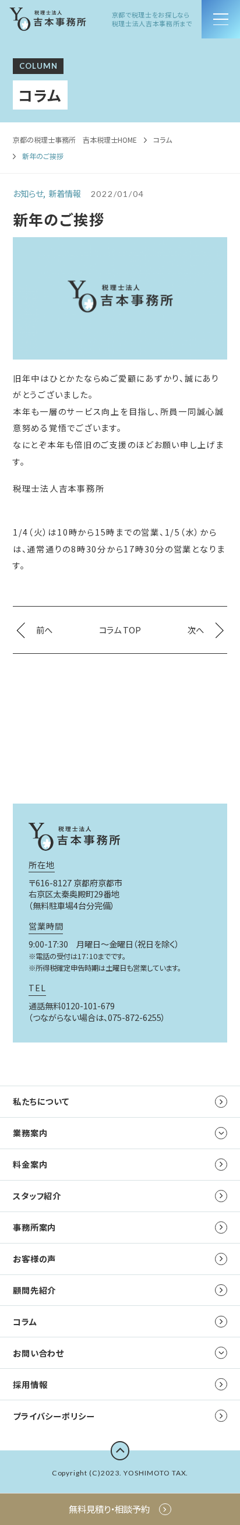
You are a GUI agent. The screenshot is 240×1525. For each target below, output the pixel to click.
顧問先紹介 (34, 1290)
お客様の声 (34, 1258)
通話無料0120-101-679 (72, 1005)
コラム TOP (120, 630)
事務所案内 (34, 1227)
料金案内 (30, 1164)
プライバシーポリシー (54, 1416)
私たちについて (41, 1101)
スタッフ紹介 (37, 1195)
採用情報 (30, 1384)
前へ (44, 630)
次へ (196, 630)
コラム (162, 140)
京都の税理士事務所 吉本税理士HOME (75, 140)
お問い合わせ (38, 1353)
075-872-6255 (134, 1017)
